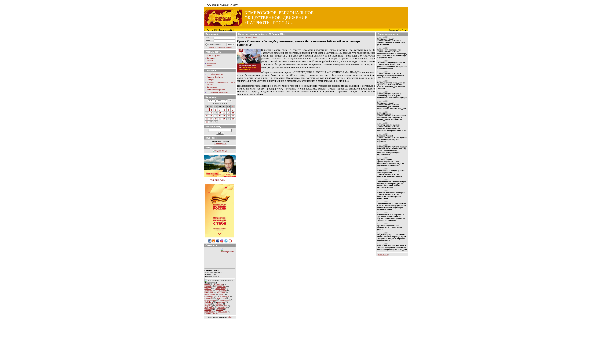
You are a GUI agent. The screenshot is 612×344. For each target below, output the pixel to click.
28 (233, 119)
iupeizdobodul (209, 294)
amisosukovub (210, 300)
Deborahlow (220, 289)
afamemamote (209, 296)
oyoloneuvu (222, 311)
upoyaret (207, 304)
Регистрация (226, 47)
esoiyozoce (224, 300)
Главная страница (214, 56)
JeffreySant (208, 290)
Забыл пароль (214, 47)
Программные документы (217, 92)
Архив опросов (220, 143)
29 (207, 122)
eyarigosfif (208, 298)
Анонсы (210, 61)
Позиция (210, 80)
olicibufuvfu (208, 302)
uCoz (230, 317)
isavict (221, 294)
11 (220, 113)
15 (207, 116)
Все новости (383, 254)
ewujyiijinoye (209, 308)
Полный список (211, 313)
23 (211, 119)
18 (220, 116)
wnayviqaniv (221, 298)
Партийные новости (215, 74)
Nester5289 (218, 285)
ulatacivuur (208, 292)
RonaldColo (221, 287)
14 (233, 113)
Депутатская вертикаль (216, 90)
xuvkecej (207, 310)
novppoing (208, 287)
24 (216, 119)
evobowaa (221, 292)
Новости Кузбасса (214, 77)
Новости (210, 58)
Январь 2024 (220, 103)
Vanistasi (207, 289)
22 (207, 119)
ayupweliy (208, 306)
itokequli (218, 304)
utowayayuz (224, 296)
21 (233, 116)
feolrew (207, 285)
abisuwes (222, 308)
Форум (209, 66)
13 (228, 113)
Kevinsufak (222, 290)
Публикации (211, 63)
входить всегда (214, 44)
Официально (212, 87)
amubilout (221, 302)
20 (228, 116)
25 (220, 119)
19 (224, 116)
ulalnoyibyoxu (221, 306)
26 (224, 119)
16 (211, 116)
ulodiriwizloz (209, 311)
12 (224, 113)
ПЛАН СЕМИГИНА (217, 180)
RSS (216, 58)
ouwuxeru (219, 310)
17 (216, 116)
